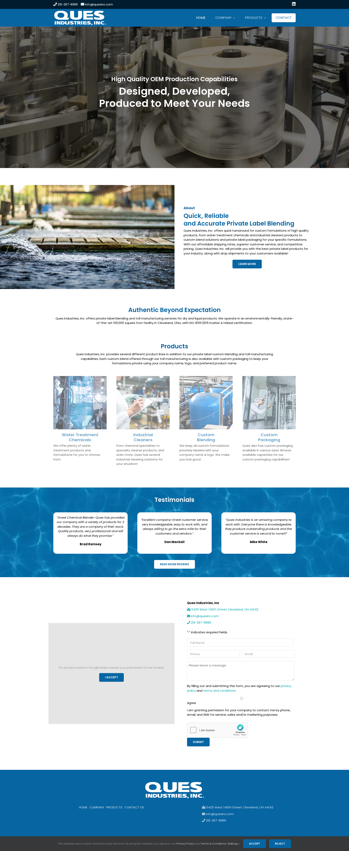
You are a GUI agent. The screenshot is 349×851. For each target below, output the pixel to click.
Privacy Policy (185, 844)
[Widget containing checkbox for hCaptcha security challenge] (217, 730)
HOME (83, 807)
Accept (254, 844)
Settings (233, 844)
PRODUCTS (114, 807)
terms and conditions (219, 690)
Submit (198, 742)
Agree (191, 703)
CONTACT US (134, 807)
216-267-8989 (67, 4)
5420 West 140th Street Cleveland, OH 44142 (224, 609)
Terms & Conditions (213, 844)
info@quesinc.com (98, 4)
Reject (280, 844)
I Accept (111, 677)
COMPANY (96, 807)
